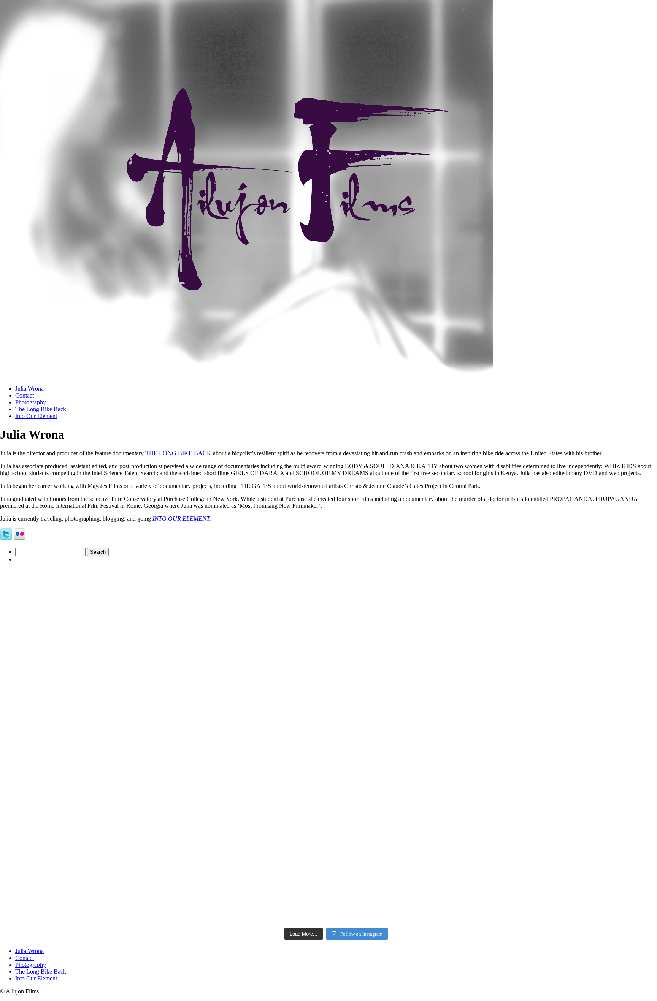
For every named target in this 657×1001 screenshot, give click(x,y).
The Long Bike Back (40, 409)
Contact (24, 395)
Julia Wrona (29, 388)
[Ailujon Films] (246, 377)
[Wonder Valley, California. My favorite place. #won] (497, 651)
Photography (30, 402)
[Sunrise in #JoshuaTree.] (175, 831)
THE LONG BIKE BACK (178, 453)
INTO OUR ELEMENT (180, 518)
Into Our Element (36, 416)
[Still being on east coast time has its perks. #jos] (175, 651)
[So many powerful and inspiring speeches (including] (497, 831)
